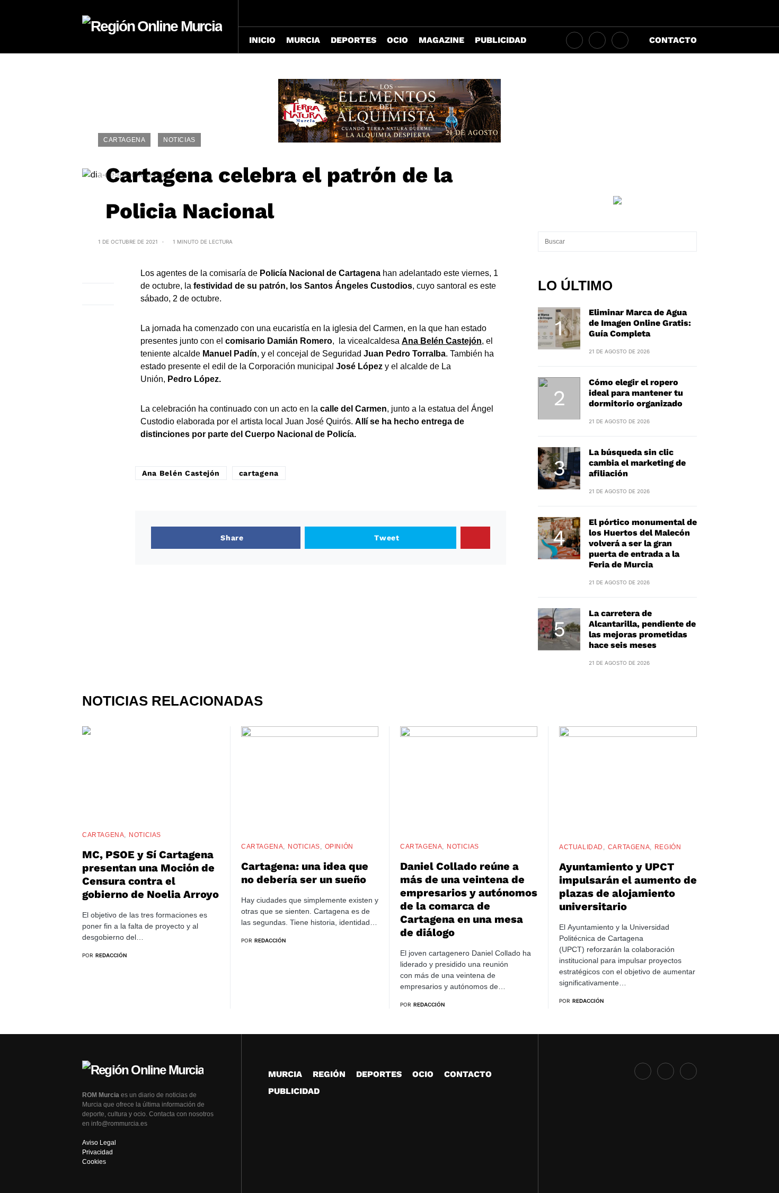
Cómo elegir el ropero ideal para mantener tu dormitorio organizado (636, 392)
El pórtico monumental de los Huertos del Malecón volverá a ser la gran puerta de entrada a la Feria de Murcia (643, 543)
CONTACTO (468, 1074)
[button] (693, 13)
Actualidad (581, 847)
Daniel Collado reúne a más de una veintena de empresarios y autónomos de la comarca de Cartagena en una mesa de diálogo (468, 899)
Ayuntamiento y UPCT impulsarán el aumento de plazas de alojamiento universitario (628, 886)
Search (688, 241)
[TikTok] (597, 40)
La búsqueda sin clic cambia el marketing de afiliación (637, 462)
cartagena (259, 473)
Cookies (94, 1161)
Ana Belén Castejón (181, 473)
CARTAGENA (124, 140)
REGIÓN (667, 847)
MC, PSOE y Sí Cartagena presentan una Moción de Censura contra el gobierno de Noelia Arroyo (150, 874)
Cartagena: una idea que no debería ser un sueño (304, 873)
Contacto (673, 40)
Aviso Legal (99, 1142)
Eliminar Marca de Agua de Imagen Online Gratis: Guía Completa (640, 323)
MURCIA (285, 1074)
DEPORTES (379, 1074)
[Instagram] (574, 40)
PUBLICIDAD (294, 1091)
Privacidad (97, 1152)
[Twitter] (620, 40)
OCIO (422, 1074)
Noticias (179, 140)
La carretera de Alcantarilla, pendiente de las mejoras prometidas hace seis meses (642, 629)
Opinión (339, 846)
